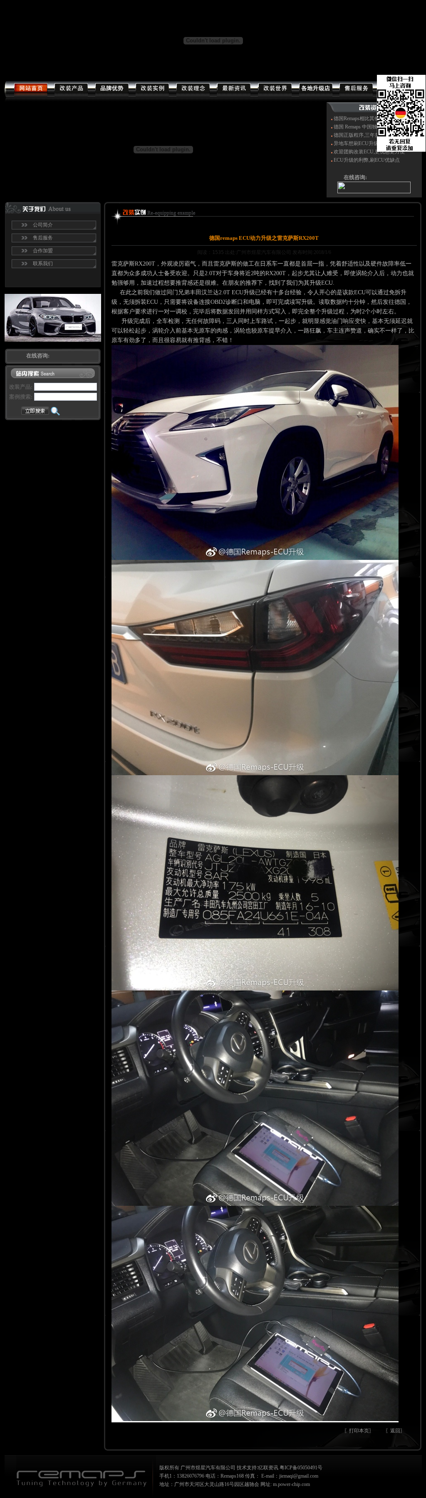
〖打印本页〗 (359, 1431)
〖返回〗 (395, 1431)
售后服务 (43, 238)
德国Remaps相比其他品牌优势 (366, 118)
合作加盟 (43, 251)
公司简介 (43, 225)
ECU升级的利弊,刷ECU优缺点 (367, 160)
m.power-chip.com (291, 1484)
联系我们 (43, 263)
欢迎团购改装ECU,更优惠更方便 (369, 152)
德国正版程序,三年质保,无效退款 (370, 135)
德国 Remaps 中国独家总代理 (365, 127)
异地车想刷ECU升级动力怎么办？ (371, 143)
